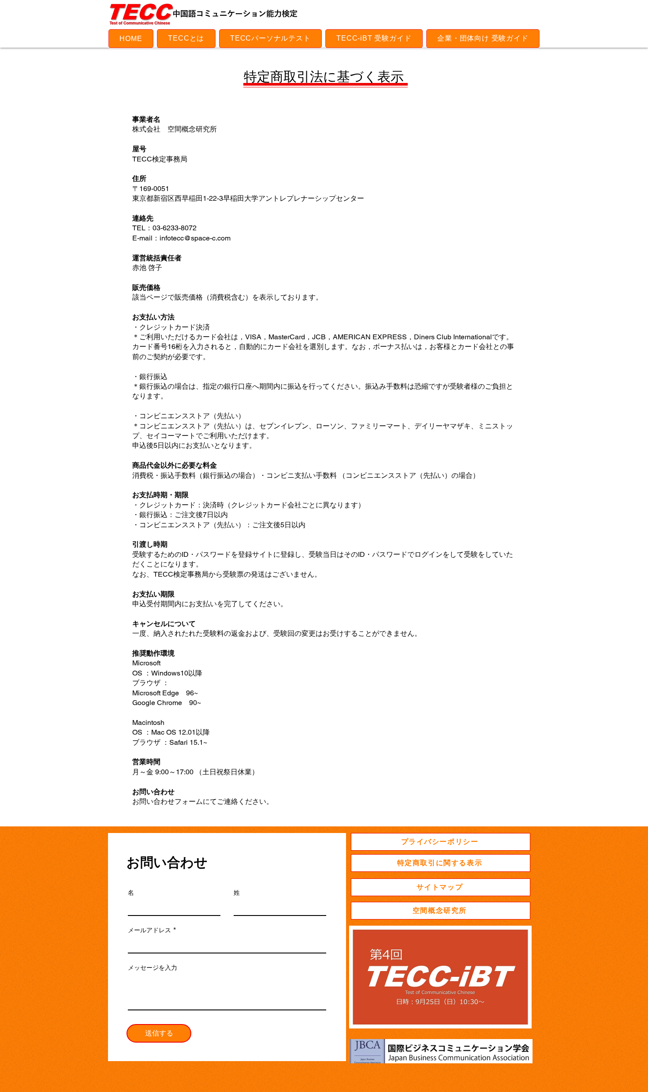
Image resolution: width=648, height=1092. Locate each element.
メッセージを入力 (152, 967)
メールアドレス (149, 930)
